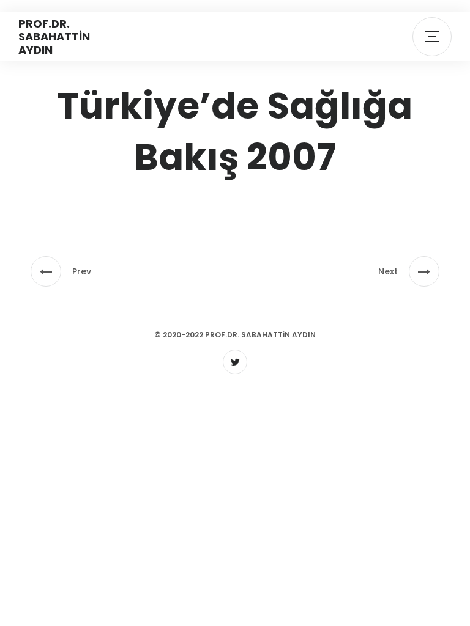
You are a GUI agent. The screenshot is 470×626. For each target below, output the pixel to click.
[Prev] (46, 271)
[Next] (424, 271)
